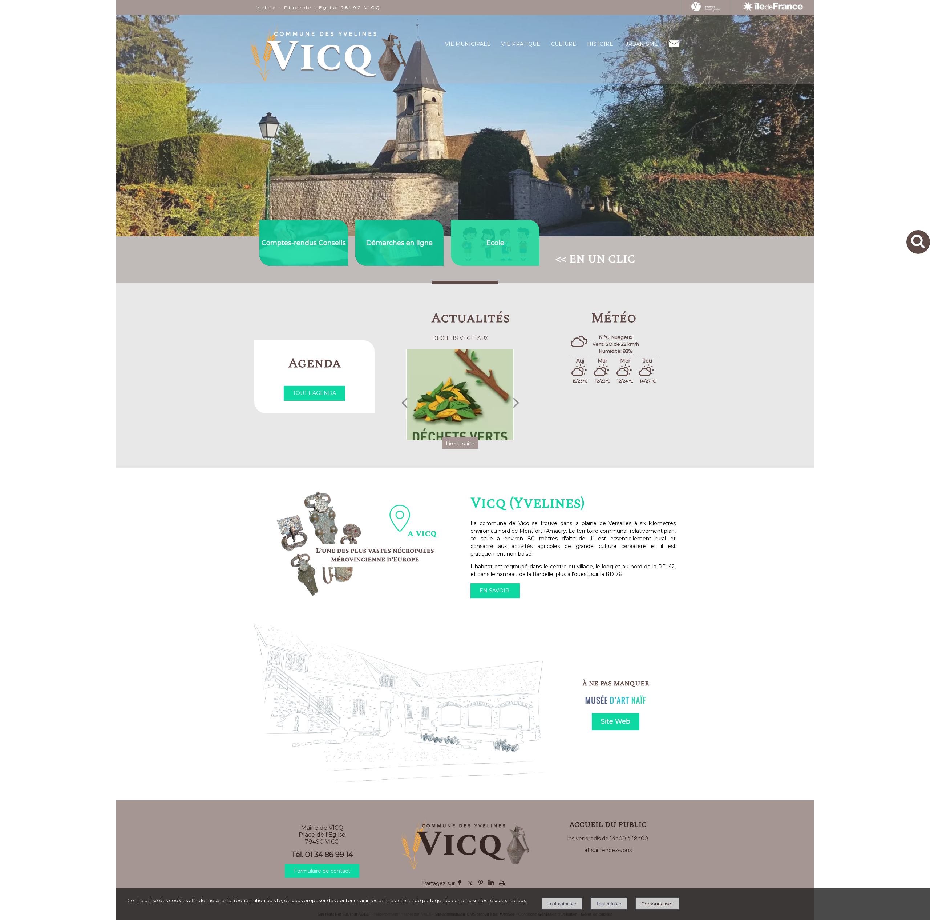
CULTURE (563, 44)
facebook (459, 881)
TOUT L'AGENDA (314, 393)
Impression (502, 880)
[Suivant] (516, 402)
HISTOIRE (600, 44)
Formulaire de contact (322, 871)
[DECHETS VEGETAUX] (419, 394)
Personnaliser (657, 904)
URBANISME (641, 44)
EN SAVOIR (495, 590)
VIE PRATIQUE (520, 44)
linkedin (491, 881)
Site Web (615, 721)
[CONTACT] (674, 44)
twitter (470, 881)
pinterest (480, 881)
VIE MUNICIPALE (467, 44)
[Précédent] (404, 402)
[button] (918, 242)
